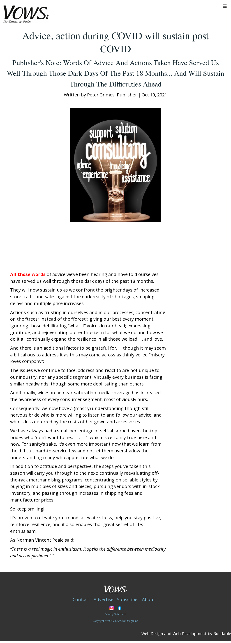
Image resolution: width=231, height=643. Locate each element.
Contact (81, 599)
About (148, 599)
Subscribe (127, 599)
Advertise (103, 599)
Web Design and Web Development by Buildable (186, 633)
